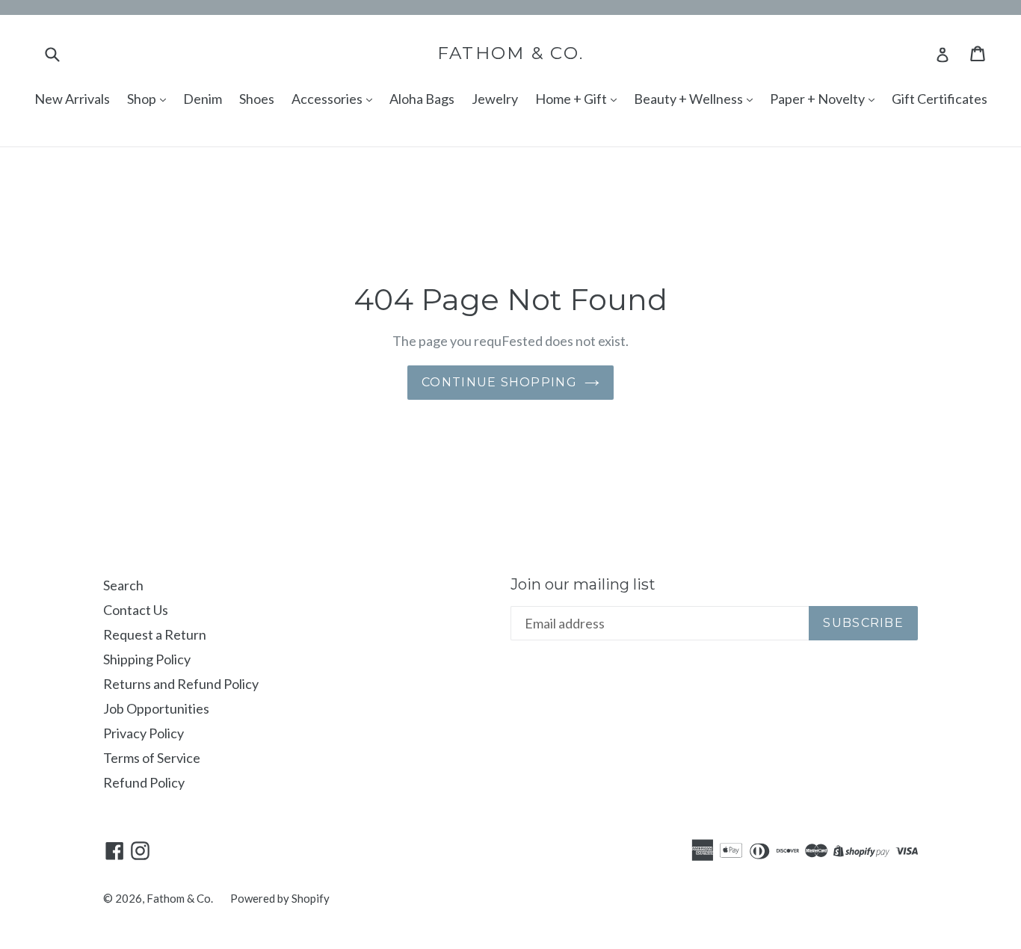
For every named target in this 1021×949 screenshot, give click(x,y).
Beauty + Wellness (689, 98)
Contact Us (135, 610)
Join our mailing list (583, 584)
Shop (142, 98)
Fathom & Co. (510, 53)
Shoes (256, 98)
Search (123, 585)
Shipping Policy (147, 659)
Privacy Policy (143, 733)
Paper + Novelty (818, 98)
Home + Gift (572, 98)
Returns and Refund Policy (181, 684)
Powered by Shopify (280, 898)
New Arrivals (72, 98)
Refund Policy (144, 782)
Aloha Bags (421, 98)
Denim (202, 98)
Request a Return (154, 634)
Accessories (328, 98)
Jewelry (495, 98)
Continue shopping (499, 382)
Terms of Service (151, 757)
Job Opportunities (156, 708)
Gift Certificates (939, 98)
